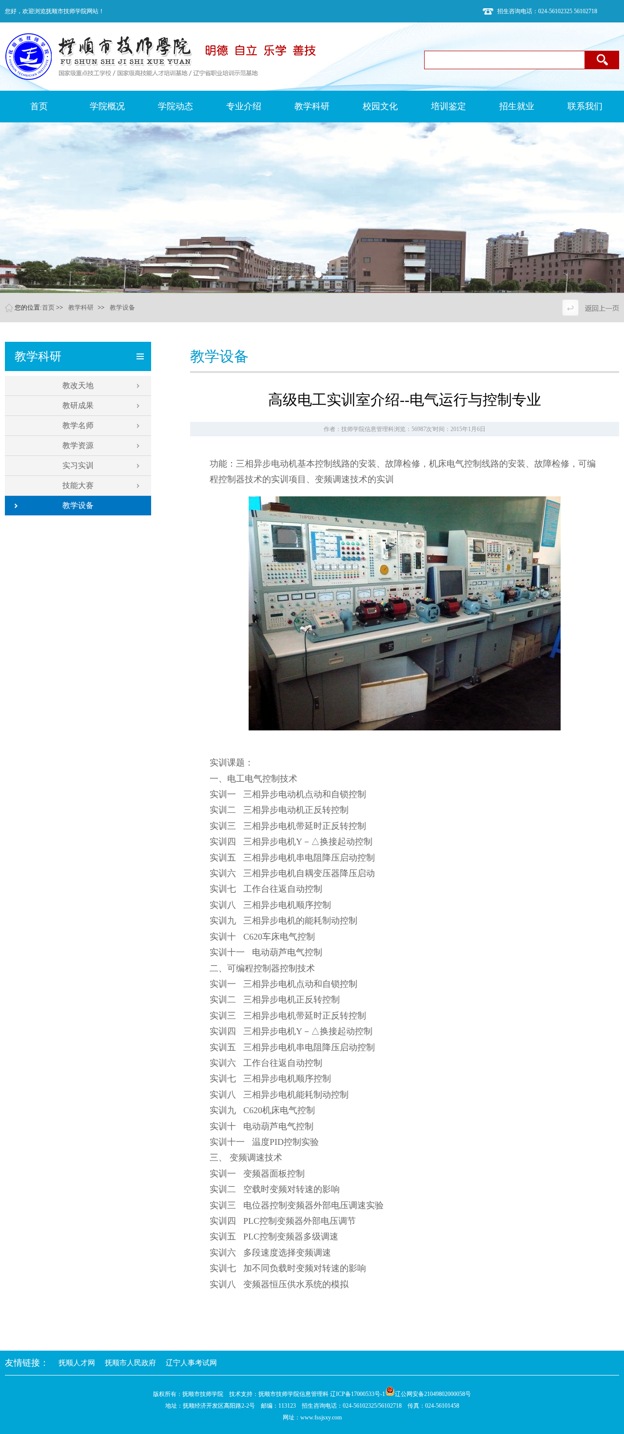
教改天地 (78, 385)
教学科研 (81, 307)
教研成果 (78, 405)
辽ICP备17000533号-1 (357, 1394)
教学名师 (78, 425)
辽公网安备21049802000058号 (433, 1394)
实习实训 (78, 465)
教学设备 (122, 307)
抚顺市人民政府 (130, 1363)
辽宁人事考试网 (191, 1363)
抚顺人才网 (76, 1363)
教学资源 (78, 445)
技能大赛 (78, 485)
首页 (48, 307)
